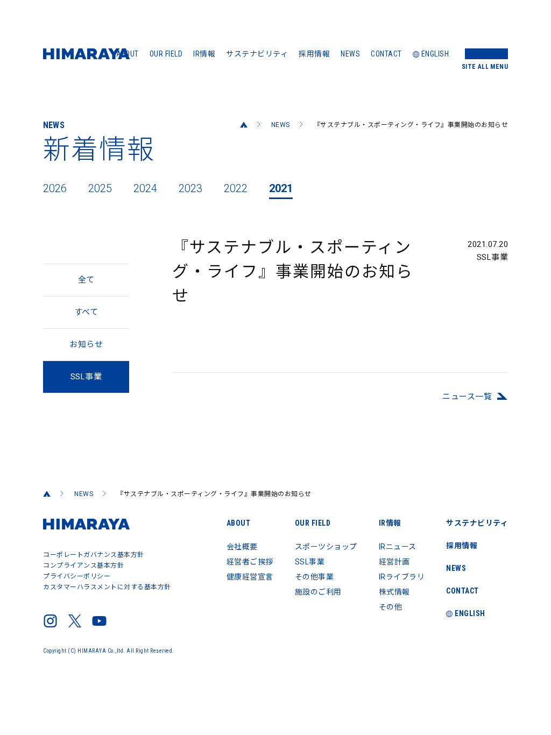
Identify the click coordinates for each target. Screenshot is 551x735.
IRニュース (397, 546)
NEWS (350, 54)
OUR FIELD (166, 54)
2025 (100, 188)
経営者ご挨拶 (250, 561)
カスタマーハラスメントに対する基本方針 (107, 587)
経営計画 (394, 561)
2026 (55, 188)
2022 (236, 188)
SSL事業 (310, 561)
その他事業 (314, 577)
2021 (281, 188)
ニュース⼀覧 (467, 396)
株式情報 (394, 592)
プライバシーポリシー (76, 576)
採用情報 (314, 54)
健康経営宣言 (250, 577)
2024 (145, 188)
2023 (190, 188)
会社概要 (242, 546)
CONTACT (386, 54)
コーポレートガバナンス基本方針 (93, 555)
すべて (86, 312)
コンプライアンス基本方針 (83, 565)
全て (86, 280)
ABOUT (127, 54)
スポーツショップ (326, 546)
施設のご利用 (318, 592)
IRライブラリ (402, 577)
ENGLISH (435, 54)
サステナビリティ (257, 54)
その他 (390, 607)
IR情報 (204, 54)
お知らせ (86, 344)
